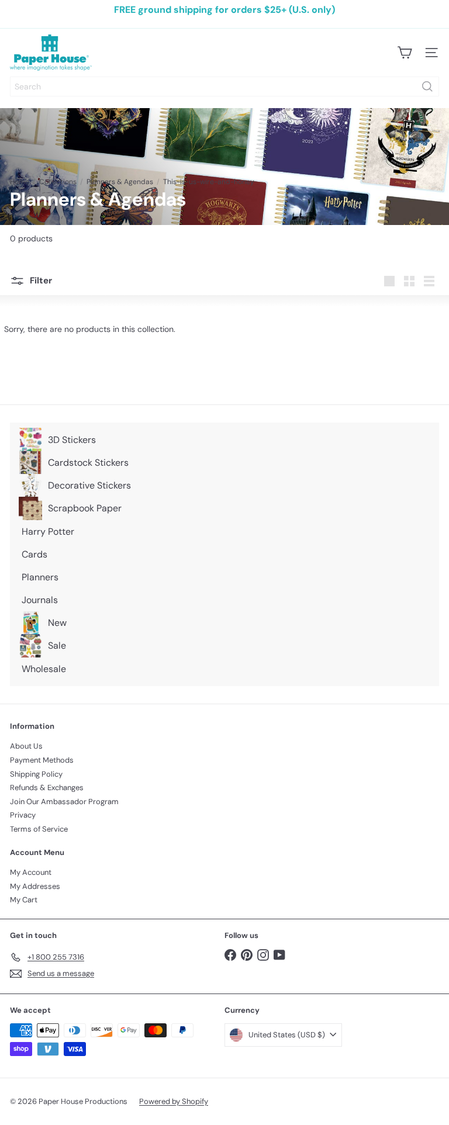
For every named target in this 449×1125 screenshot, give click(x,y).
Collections (58, 182)
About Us (26, 746)
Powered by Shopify (173, 1101)
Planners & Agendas (120, 182)
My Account (30, 872)
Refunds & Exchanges (47, 787)
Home (19, 182)
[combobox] (224, 86)
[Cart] (404, 53)
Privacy (23, 815)
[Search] (427, 86)
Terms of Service (39, 829)
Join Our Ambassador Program (64, 801)
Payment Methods (42, 760)
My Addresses (35, 886)
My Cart (23, 900)
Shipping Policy (36, 774)
